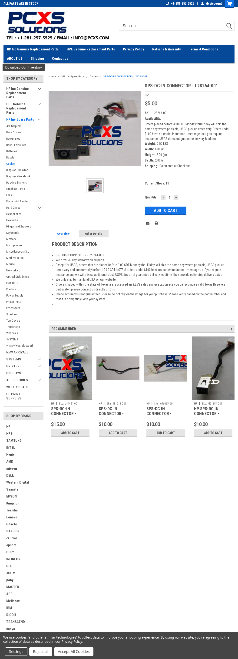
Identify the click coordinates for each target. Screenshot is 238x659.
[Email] (147, 223)
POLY (10, 552)
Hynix (10, 454)
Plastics (11, 289)
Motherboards (14, 258)
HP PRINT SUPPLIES (13, 396)
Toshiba (12, 510)
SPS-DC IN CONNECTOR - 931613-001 (111, 413)
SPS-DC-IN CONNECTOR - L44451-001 (63, 413)
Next (232, 329)
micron (11, 468)
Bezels (10, 157)
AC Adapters (13, 126)
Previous (228, 329)
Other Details (93, 233)
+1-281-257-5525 (182, 3)
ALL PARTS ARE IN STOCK (20, 3)
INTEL (10, 447)
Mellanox (13, 601)
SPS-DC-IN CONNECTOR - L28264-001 (125, 76)
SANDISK (13, 531)
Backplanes (13, 138)
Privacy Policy (133, 49)
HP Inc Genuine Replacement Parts (33, 49)
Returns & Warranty (166, 49)
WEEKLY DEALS (17, 387)
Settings (16, 651)
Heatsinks (12, 220)
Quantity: (151, 197)
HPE (9, 434)
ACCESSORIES (17, 380)
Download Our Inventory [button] (23, 67)
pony (9, 580)
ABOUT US (15, 58)
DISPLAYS (13, 373)
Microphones (14, 245)
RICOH (11, 615)
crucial (11, 538)
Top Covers (13, 320)
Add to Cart (70, 433)
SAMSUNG (14, 440)
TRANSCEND (15, 622)
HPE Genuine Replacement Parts (91, 49)
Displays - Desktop (17, 170)
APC (9, 594)
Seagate (12, 489)
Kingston (12, 503)
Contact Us (60, 58)
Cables (10, 163)
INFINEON (13, 559)
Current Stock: (157, 183)
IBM (9, 608)
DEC (9, 566)
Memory (11, 239)
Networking (13, 270)
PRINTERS (14, 366)
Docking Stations (16, 182)
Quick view (118, 396)
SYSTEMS (12, 339)
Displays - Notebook (18, 176)
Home (52, 76)
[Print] (156, 223)
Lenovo (11, 517)
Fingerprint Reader (17, 201)
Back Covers (13, 132)
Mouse (10, 264)
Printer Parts (13, 301)
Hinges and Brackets (18, 226)
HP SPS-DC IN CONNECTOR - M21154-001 (206, 413)
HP (8, 427)
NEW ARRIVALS (17, 352)
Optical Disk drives (17, 276)
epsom (11, 545)
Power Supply (14, 295)
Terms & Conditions (203, 49)
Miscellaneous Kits (17, 251)
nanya (10, 629)
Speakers (11, 314)
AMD (9, 461)
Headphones (13, 214)
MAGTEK (12, 587)
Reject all (41, 651)
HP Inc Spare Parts (20, 119)
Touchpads (13, 327)
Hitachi (11, 524)
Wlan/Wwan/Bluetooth (19, 345)
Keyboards (12, 232)
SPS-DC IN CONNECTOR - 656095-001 (159, 413)
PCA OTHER (13, 283)
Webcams (12, 333)
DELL (10, 475)
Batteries (11, 151)
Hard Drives (13, 207)
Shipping (37, 58)
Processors (13, 308)
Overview (63, 233)
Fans (9, 195)
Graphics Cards (15, 189)
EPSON (11, 496)
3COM (10, 573)
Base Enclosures (16, 145)
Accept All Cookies (74, 651)
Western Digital (17, 482)
